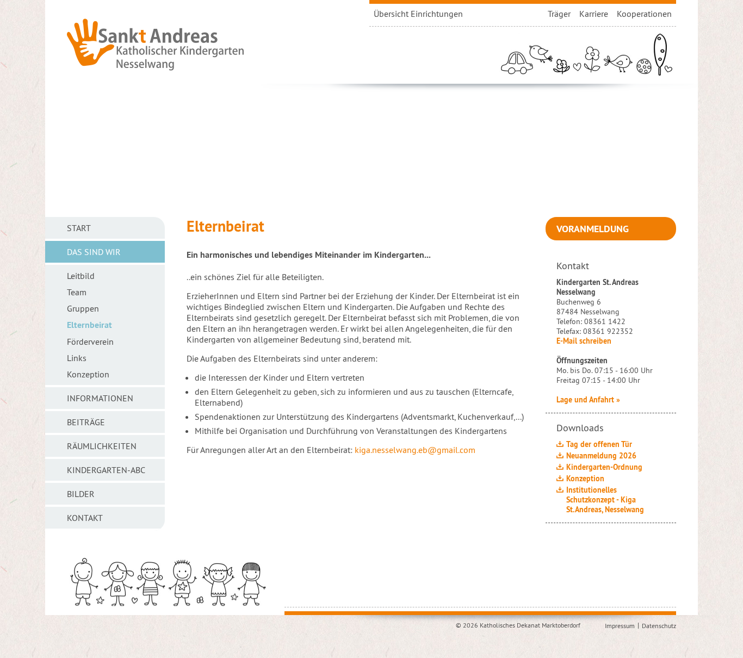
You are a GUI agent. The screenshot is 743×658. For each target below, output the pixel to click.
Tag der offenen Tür (599, 444)
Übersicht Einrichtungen (418, 13)
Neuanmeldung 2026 (601, 456)
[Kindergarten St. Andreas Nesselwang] (155, 43)
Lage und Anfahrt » (588, 400)
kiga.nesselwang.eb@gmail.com (415, 449)
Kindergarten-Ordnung (604, 467)
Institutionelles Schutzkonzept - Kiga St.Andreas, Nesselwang (605, 499)
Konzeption (585, 478)
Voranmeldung (592, 228)
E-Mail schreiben (583, 341)
